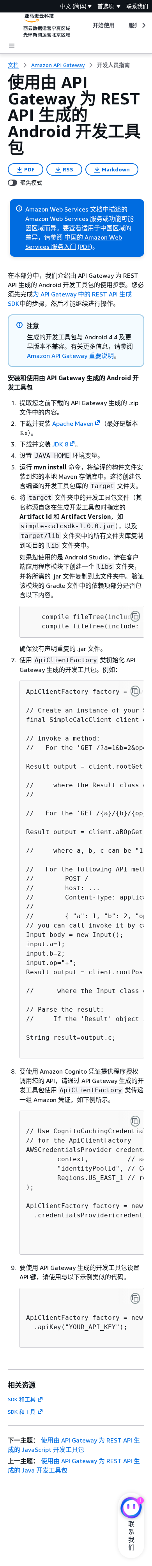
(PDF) (85, 246)
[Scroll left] (87, 25)
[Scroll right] (143, 25)
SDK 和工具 (21, 1399)
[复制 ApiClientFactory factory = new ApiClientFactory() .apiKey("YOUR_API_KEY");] (135, 1298)
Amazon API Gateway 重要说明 (70, 356)
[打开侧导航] (11, 46)
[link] (113, 65)
